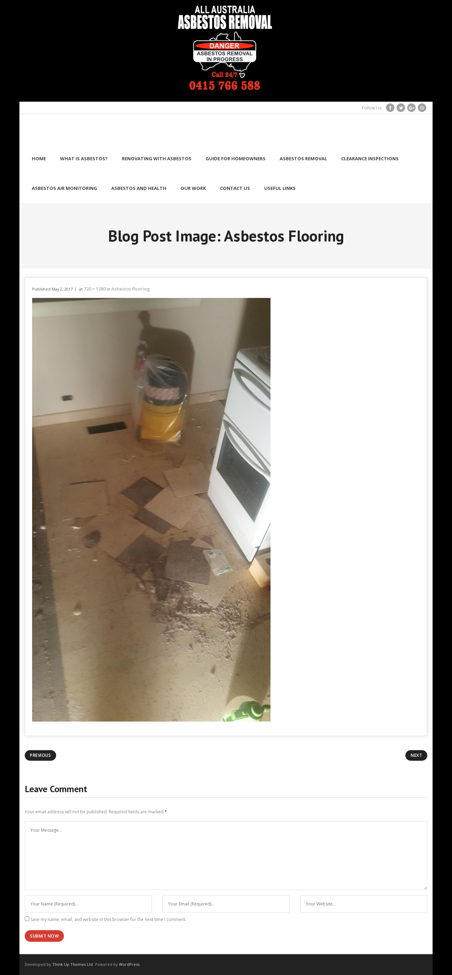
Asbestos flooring (130, 289)
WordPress (129, 964)
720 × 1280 (95, 289)
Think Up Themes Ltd (72, 964)
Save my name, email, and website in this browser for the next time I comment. (108, 919)
